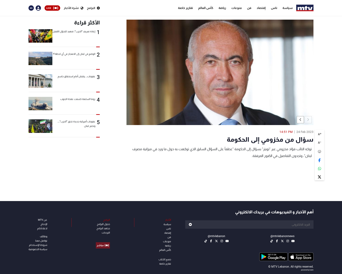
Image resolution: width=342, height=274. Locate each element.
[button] (300, 119)
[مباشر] (103, 237)
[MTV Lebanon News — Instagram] (287, 241)
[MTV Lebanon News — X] (282, 241)
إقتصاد (261, 8)
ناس (274, 8)
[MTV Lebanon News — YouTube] (293, 241)
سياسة (288, 8)
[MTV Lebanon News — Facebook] (277, 241)
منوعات (236, 8)
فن (249, 8)
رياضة (222, 8)
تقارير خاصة (185, 8)
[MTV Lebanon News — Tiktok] (271, 241)
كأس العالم (205, 8)
